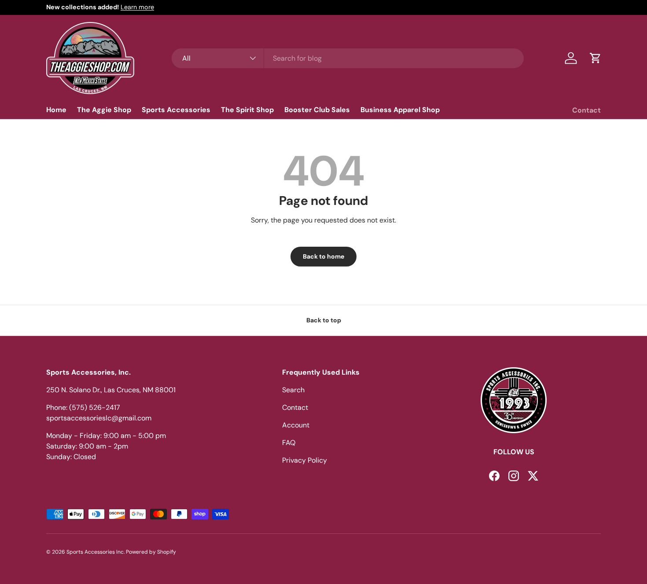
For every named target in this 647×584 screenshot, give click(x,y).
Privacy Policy (304, 460)
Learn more (137, 7)
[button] (595, 58)
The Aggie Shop (104, 109)
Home (56, 109)
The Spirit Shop (247, 109)
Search (293, 389)
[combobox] (348, 58)
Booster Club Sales (317, 109)
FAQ (288, 442)
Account (295, 425)
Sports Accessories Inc (95, 551)
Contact (586, 110)
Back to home (323, 256)
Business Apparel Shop (400, 109)
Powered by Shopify (151, 551)
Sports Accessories (176, 109)
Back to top (323, 320)
